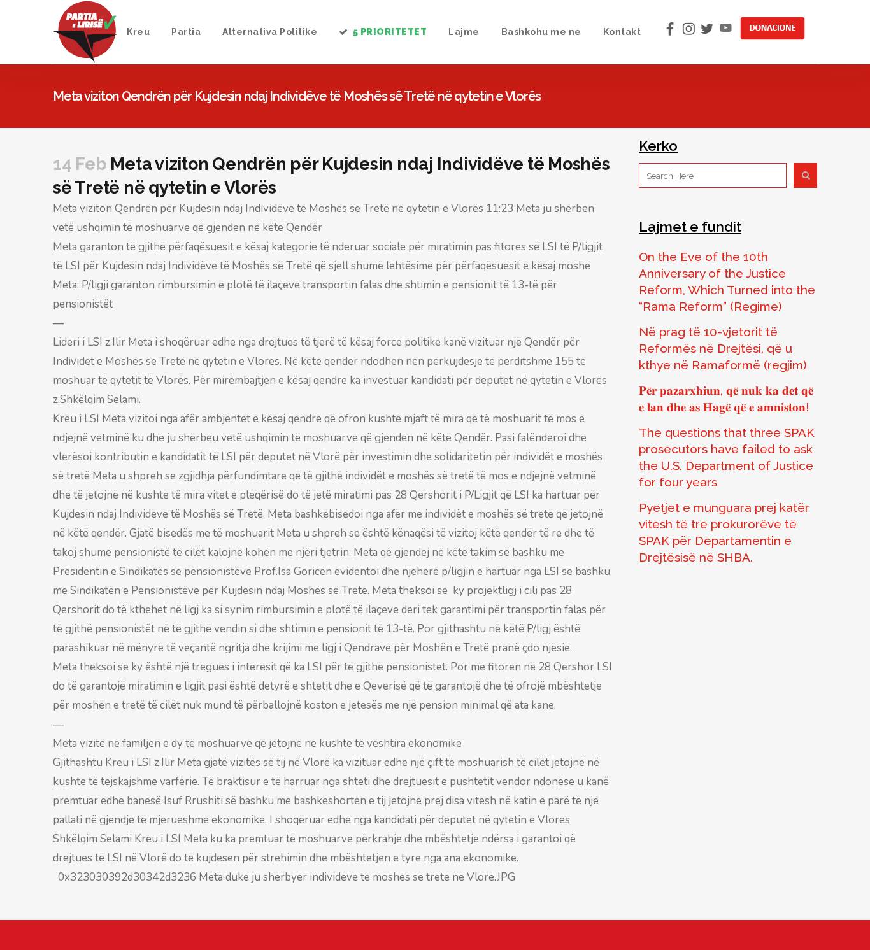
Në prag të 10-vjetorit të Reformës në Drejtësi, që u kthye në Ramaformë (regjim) (723, 348)
